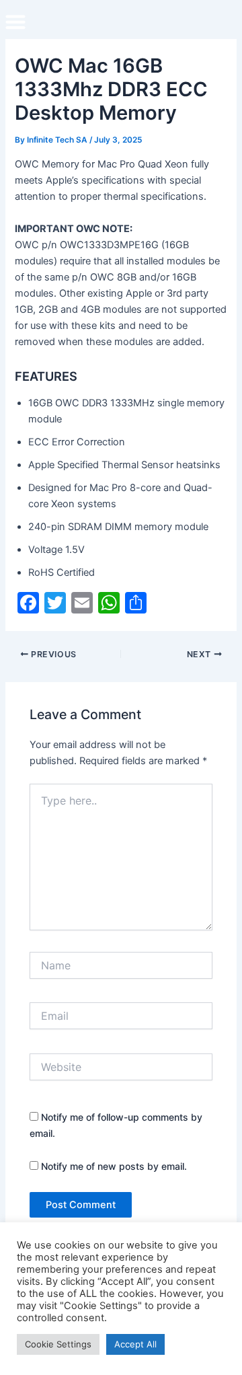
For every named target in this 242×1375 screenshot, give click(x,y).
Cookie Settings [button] (58, 1344)
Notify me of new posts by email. (114, 1166)
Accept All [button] (135, 1344)
